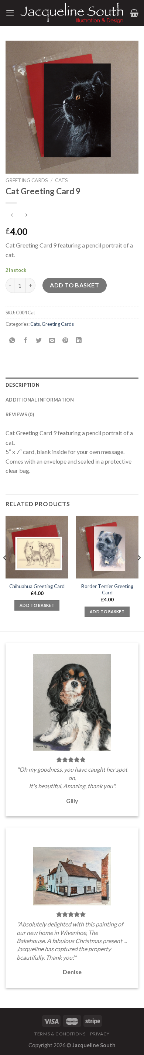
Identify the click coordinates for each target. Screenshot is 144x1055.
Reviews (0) (20, 414)
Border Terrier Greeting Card (107, 589)
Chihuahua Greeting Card (37, 586)
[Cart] (134, 13)
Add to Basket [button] (37, 605)
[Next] (139, 573)
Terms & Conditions (59, 1034)
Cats (61, 180)
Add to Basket (74, 284)
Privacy (100, 1034)
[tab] (72, 385)
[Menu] (10, 13)
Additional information (40, 400)
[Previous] (5, 573)
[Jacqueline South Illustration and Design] (72, 12)
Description (23, 385)
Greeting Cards (27, 180)
